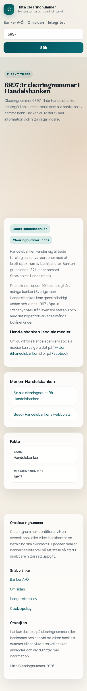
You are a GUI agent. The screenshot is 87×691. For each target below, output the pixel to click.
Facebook (60, 353)
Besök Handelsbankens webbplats (42, 414)
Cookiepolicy (20, 608)
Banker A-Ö (14, 22)
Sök (43, 47)
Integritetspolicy (23, 598)
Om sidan (36, 22)
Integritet (56, 22)
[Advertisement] (43, 170)
